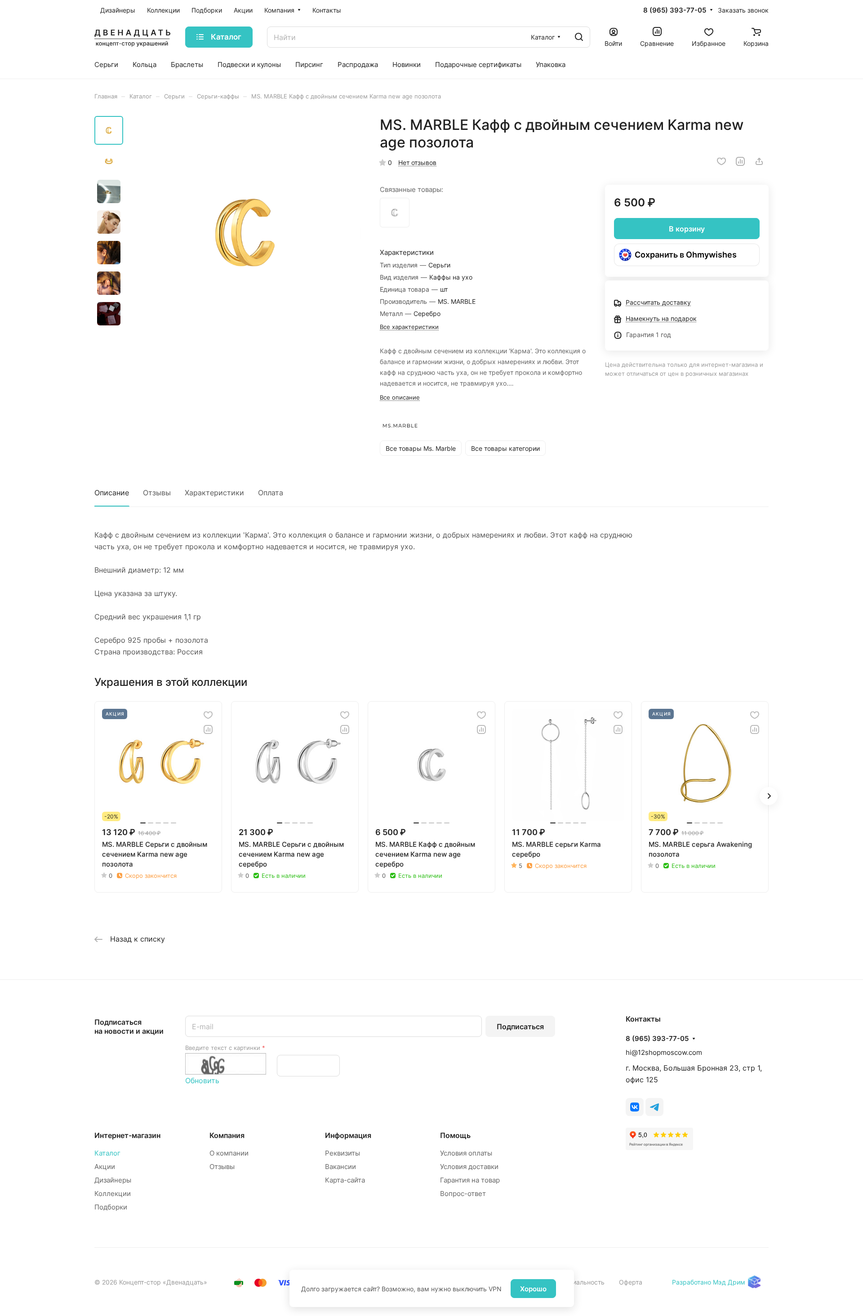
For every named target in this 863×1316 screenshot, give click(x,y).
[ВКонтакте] (635, 1107)
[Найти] (579, 37)
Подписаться (520, 1026)
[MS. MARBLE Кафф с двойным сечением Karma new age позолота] (245, 232)
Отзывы (157, 492)
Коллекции (112, 1193)
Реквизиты (342, 1153)
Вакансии (340, 1166)
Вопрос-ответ (463, 1193)
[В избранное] (721, 161)
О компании (229, 1153)
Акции (104, 1166)
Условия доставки (469, 1166)
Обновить (202, 1080)
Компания (227, 1135)
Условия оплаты (466, 1153)
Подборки (110, 1207)
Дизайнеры (112, 1180)
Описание (111, 492)
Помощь (455, 1135)
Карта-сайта (345, 1180)
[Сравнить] (740, 161)
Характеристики (214, 492)
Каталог (107, 1153)
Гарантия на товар (470, 1180)
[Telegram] (654, 1107)
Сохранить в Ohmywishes (686, 254)
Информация (348, 1135)
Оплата (270, 492)
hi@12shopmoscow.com (664, 1052)
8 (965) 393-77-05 (674, 10)
